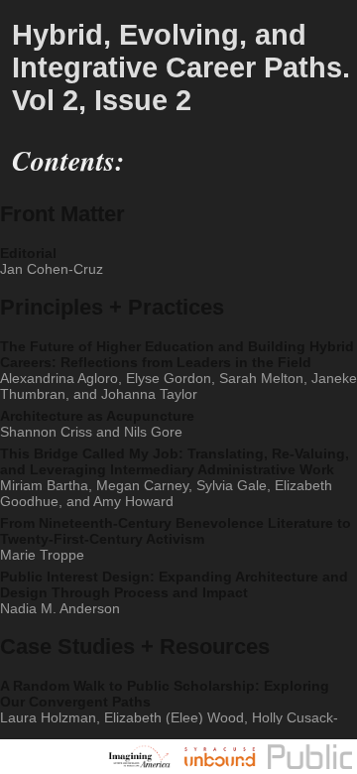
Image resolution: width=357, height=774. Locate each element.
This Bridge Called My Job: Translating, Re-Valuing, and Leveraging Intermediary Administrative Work (174, 477)
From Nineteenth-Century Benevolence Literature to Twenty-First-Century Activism (175, 539)
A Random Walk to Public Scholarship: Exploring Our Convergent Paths (170, 717)
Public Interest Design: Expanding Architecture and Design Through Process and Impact (174, 592)
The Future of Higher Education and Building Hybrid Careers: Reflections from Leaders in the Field (178, 370)
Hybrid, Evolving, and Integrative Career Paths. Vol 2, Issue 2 (181, 67)
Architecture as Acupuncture (97, 424)
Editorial (51, 261)
